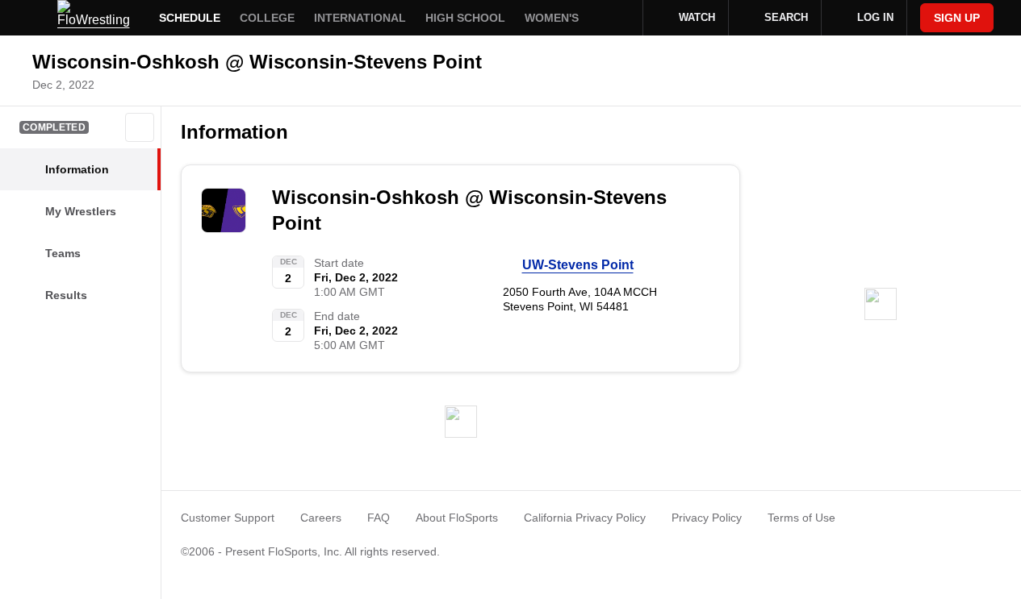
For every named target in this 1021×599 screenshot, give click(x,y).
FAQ (378, 517)
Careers (320, 517)
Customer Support (227, 517)
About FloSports (457, 517)
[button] (139, 127)
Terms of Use (801, 517)
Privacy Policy (707, 517)
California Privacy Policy (585, 517)
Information (234, 132)
